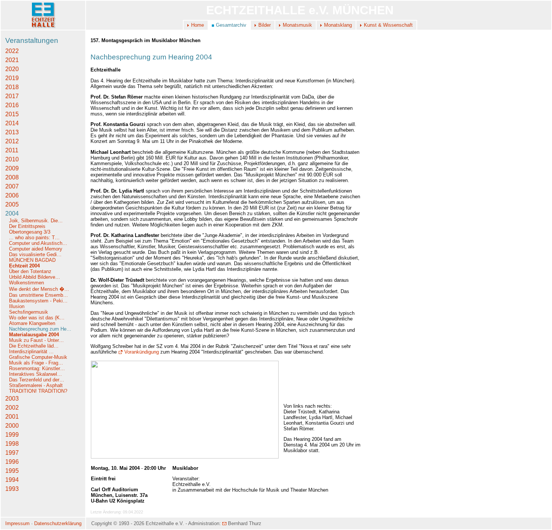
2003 (12, 398)
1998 (12, 443)
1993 (12, 489)
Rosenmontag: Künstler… (37, 368)
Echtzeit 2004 (24, 266)
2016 (12, 105)
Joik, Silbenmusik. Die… (36, 220)
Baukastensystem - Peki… (38, 301)
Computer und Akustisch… (38, 243)
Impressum (17, 523)
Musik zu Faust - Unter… (36, 340)
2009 (12, 168)
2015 (12, 114)
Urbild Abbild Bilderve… (34, 277)
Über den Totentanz (30, 271)
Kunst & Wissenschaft (388, 25)
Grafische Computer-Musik (38, 357)
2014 (12, 123)
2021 (12, 60)
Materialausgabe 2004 (34, 334)
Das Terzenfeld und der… (36, 380)
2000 (12, 425)
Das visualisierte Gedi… (35, 254)
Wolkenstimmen (27, 283)
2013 (12, 132)
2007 (12, 186)
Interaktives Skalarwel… (35, 374)
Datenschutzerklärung (57, 523)
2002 (12, 407)
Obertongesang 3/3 (29, 232)
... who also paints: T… (34, 237)
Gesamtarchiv (231, 25)
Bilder (264, 25)
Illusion (16, 306)
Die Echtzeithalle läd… (34, 346)
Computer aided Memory (35, 249)
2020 (12, 69)
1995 (12, 471)
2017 (12, 96)
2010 (12, 159)
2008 (12, 177)
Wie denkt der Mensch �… (39, 289)
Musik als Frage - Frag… (36, 363)
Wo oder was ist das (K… (37, 317)
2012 (12, 141)
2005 (12, 204)
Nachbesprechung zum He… (40, 329)
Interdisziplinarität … (31, 351)
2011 (11, 150)
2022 (12, 51)
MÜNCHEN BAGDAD (32, 260)
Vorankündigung (141, 352)
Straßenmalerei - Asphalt (36, 385)
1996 (12, 462)
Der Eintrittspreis (28, 226)
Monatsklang (338, 25)
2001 (12, 416)
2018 (12, 87)
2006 (12, 195)
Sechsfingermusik (28, 312)
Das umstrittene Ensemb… (38, 295)
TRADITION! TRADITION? (38, 391)
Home (197, 25)
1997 (12, 453)
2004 (12, 213)
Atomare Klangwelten (32, 323)
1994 (12, 480)
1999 (12, 434)
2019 (12, 78)
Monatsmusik (297, 25)
